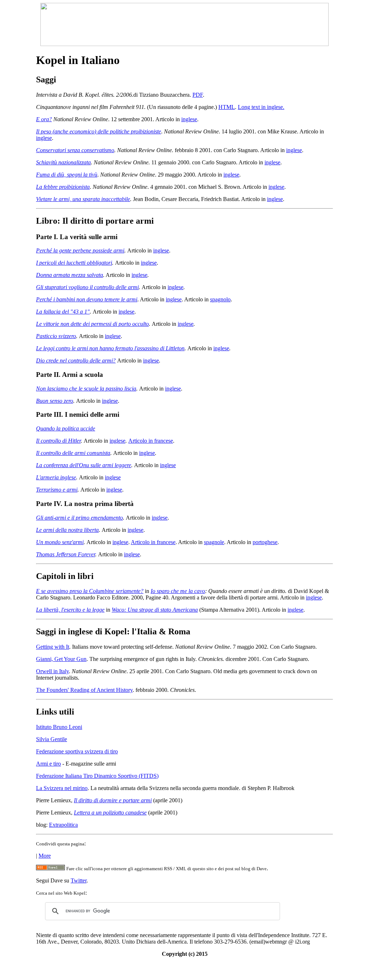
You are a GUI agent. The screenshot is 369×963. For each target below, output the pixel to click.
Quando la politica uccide (65, 428)
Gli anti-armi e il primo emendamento (79, 518)
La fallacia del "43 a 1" (63, 312)
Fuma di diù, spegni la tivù (66, 175)
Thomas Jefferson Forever (65, 554)
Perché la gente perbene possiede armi (80, 250)
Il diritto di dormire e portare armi (113, 800)
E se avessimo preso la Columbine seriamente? (89, 591)
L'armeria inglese (56, 477)
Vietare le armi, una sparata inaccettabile (83, 199)
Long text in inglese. (261, 107)
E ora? (44, 119)
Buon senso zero (54, 401)
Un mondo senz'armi (60, 542)
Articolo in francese (150, 441)
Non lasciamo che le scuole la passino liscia (86, 388)
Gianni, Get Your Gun (61, 659)
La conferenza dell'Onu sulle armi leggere (83, 465)
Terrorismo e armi (56, 490)
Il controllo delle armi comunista (73, 453)
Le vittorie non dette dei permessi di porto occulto (92, 324)
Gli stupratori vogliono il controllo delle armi (87, 287)
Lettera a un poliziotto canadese (110, 812)
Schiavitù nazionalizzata (63, 162)
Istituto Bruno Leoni (59, 727)
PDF (197, 95)
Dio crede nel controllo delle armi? (76, 360)
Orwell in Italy (52, 671)
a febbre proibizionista (64, 187)
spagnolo (220, 299)
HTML (226, 107)
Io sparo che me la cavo (178, 591)
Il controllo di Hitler (58, 441)
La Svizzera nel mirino (62, 788)
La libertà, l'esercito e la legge (70, 610)
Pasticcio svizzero (56, 336)
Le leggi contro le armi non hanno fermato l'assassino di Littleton (110, 348)
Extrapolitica (63, 825)
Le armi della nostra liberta (67, 530)
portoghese (265, 542)
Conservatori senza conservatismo (75, 150)
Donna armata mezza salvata (69, 275)
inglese (189, 119)
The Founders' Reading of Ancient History (84, 690)
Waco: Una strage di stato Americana (155, 610)
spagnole (214, 542)
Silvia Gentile (51, 739)
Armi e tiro (48, 764)
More (45, 856)
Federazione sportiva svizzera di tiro (77, 751)
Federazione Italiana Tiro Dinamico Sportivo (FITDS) (97, 776)
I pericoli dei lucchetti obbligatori (74, 263)
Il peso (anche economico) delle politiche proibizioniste (98, 131)
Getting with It (52, 647)
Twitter (78, 880)
